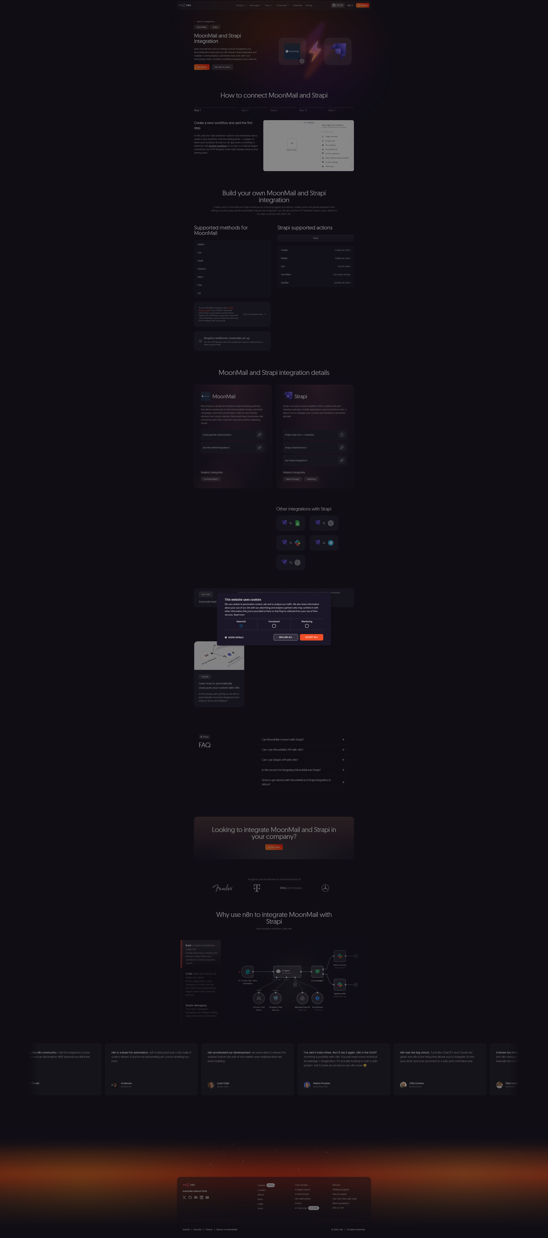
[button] (234, 637)
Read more (239, 614)
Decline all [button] (285, 637)
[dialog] (274, 619)
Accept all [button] (311, 637)
